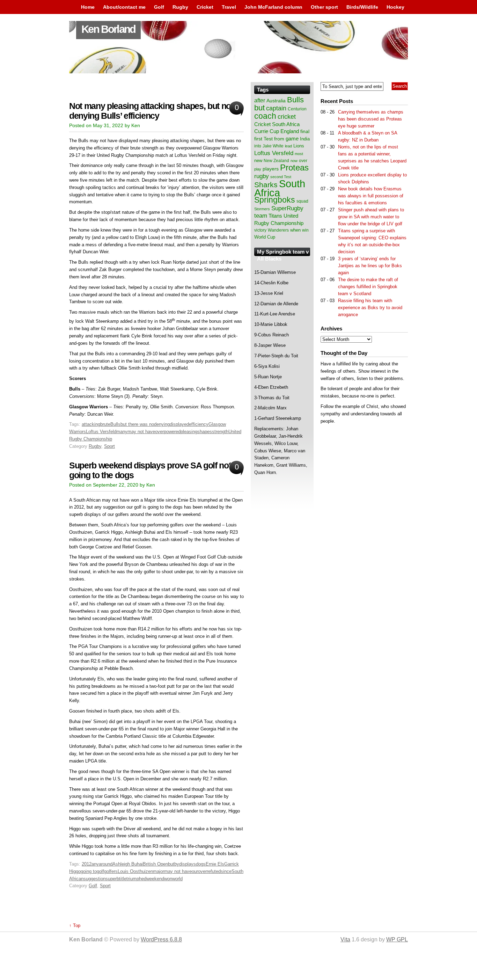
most (299, 154)
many (121, 431)
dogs (201, 864)
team (260, 215)
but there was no (137, 424)
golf (100, 871)
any (95, 864)
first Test (263, 138)
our (195, 871)
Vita (345, 939)
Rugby (180, 7)
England (289, 131)
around (105, 864)
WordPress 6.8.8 (161, 939)
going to (89, 871)
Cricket (205, 7)
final (304, 131)
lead (288, 146)
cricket (287, 116)
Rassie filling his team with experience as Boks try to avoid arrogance (370, 307)
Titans (275, 216)
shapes (204, 431)
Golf (159, 7)
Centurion (297, 109)
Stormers (262, 209)
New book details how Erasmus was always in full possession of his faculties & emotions (370, 195)
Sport (109, 446)
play (257, 169)
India (305, 139)
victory (260, 230)
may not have (141, 431)
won (168, 878)
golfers (111, 871)
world (177, 878)
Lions (298, 145)
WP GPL (397, 939)
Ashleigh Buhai (127, 864)
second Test (280, 177)
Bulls (115, 424)
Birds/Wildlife (362, 7)
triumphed (136, 878)
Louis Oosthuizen (135, 871)
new (258, 160)
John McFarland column (273, 7)
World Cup (264, 237)
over (202, 871)
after (259, 100)
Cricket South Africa (277, 124)
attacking (91, 424)
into (257, 146)
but (171, 864)
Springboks (274, 199)
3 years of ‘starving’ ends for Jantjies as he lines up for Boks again (370, 265)
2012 (86, 864)
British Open (155, 864)
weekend (155, 878)
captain (276, 108)
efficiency (198, 424)
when (295, 230)
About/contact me (124, 7)
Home (88, 7)
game (292, 138)
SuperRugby (287, 208)
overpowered (168, 431)
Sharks (266, 185)
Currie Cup (266, 131)
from (279, 138)
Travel (229, 7)
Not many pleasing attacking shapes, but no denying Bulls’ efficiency (150, 111)
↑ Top (74, 925)
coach (265, 116)
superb (112, 878)
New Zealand (276, 160)
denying (162, 424)
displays (187, 864)
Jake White (273, 146)
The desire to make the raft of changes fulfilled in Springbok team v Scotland (368, 286)
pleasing (189, 431)
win (305, 230)
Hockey (395, 7)
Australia (276, 100)
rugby (261, 176)
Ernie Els (215, 864)
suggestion (94, 878)
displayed (179, 424)
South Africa (279, 188)
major (158, 871)
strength (220, 431)
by (176, 864)
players (271, 169)
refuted (214, 871)
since (226, 871)
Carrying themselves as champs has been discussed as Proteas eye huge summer (370, 119)
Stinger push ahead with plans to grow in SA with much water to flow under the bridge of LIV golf (371, 216)
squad (302, 201)
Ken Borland (108, 29)
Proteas (294, 167)
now (294, 161)
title (122, 878)
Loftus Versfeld (101, 431)
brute (105, 424)
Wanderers (278, 230)
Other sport (324, 7)
